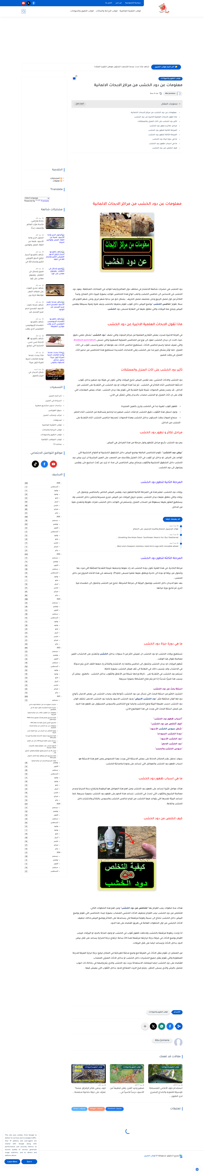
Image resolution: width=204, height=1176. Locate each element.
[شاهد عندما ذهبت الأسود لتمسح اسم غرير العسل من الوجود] (55, 307)
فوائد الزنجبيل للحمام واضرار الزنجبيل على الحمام (155, 529)
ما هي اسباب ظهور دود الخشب (163, 144)
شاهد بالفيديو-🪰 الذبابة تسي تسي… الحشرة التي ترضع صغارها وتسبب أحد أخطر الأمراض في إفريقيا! (35, 343)
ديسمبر (55, 521)
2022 (58, 648)
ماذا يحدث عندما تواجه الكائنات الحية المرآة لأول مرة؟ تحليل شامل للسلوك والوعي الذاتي (35, 360)
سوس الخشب (167, 729)
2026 (58, 483)
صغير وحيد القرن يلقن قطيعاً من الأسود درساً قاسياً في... (127, 1090)
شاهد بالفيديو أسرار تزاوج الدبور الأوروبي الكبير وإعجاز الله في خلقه (34, 259)
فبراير (56, 509)
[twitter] (28, 3)
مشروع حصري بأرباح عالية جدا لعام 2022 (43, 723)
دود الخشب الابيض (145, 699)
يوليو (56, 491)
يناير (56, 513)
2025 (58, 517)
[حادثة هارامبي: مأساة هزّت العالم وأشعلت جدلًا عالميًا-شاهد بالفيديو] (55, 223)
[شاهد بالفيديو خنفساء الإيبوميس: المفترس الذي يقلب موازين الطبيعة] (55, 324)
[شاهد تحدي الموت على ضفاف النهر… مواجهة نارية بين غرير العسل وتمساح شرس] (55, 290)
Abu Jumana (170, 94)
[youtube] (23, 3)
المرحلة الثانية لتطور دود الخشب (162, 130)
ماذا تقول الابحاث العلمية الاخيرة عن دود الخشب (155, 117)
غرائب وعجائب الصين (52, 415)
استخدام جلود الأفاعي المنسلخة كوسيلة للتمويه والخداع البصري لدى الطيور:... (165, 1092)
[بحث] (24, 11)
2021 (58, 697)
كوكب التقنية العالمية (130, 11)
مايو (56, 498)
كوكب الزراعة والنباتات (107, 11)
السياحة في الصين (53, 401)
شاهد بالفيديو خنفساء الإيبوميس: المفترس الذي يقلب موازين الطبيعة (34, 326)
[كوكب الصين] (164, 8)
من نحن (119, 3)
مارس (56, 506)
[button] (170, 1026)
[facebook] (34, 3)
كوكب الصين (150, 1156)
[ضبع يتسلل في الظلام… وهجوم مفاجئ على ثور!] (55, 273)
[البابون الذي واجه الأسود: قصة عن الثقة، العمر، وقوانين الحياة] (55, 240)
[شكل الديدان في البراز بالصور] (55, 374)
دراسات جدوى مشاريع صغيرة (48, 406)
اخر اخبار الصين (55, 396)
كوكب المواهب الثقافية (51, 440)
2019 (58, 853)
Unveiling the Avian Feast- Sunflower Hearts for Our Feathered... (147, 538)
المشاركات (55, 178)
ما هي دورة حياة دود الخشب (164, 139)
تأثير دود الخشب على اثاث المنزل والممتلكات (157, 121)
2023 (58, 599)
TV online (57, 445)
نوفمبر (55, 524)
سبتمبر (55, 569)
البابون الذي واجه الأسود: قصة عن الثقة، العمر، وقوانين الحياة (34, 242)
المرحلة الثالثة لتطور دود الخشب (162, 135)
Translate (45, 201)
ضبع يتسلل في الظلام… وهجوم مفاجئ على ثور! (36, 275)
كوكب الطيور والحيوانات (82, 11)
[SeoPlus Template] (180, 1156)
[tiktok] (35, 464)
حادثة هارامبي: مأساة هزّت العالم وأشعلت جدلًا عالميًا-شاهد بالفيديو (35, 225)
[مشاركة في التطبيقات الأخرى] (145, 1026)
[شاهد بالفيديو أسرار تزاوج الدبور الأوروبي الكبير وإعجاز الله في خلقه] (55, 257)
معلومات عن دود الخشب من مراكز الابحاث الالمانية (154, 113)
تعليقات (56, 181)
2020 (58, 804)
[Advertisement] (102, 41)
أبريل (56, 502)
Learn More (12, 1162)
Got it (29, 1162)
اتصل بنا (108, 3)
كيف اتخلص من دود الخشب (164, 148)
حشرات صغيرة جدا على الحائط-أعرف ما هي (42, 704)
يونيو (56, 494)
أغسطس (54, 487)
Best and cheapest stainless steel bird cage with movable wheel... (146, 546)
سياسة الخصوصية (133, 3)
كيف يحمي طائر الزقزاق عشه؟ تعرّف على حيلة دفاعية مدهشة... (89, 1090)
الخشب (157, 304)
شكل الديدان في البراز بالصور (36, 374)
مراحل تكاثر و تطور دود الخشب (163, 126)
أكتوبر (56, 528)
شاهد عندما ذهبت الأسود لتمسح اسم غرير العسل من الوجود (34, 309)
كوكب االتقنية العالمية (52, 425)
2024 (58, 554)
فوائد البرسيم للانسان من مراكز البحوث (43, 761)
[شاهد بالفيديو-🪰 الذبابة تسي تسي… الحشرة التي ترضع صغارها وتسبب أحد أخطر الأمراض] (55, 340)
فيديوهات (57, 420)
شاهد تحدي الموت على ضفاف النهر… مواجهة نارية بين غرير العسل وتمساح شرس (35, 292)
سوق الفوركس (55, 411)
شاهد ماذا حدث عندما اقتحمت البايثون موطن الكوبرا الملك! (121, 67)
